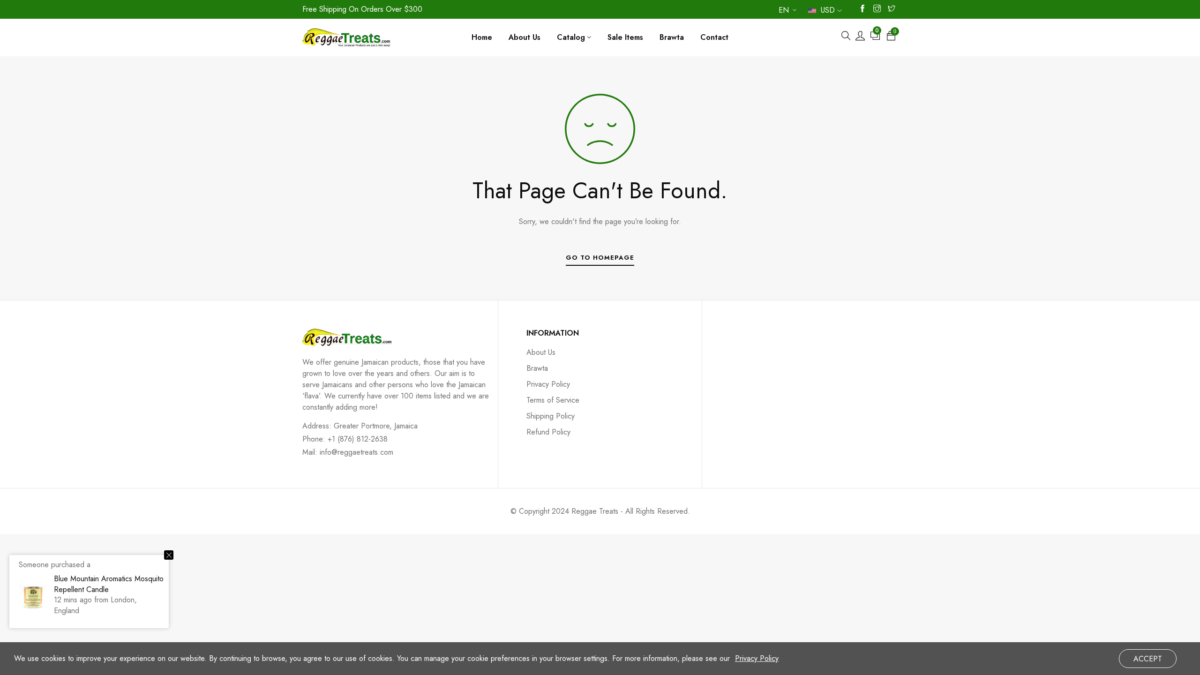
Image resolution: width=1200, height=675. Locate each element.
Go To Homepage (600, 257)
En (784, 11)
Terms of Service (552, 400)
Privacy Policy (548, 384)
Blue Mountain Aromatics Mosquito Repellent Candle (109, 583)
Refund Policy (548, 432)
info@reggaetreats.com (356, 452)
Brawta (537, 368)
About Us (540, 352)
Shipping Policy (550, 416)
